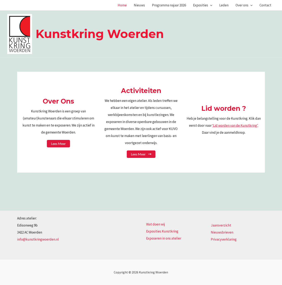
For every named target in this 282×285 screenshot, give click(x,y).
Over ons (242, 5)
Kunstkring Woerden (100, 34)
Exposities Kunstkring (162, 231)
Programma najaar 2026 (169, 5)
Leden (224, 5)
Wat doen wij (155, 224)
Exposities (200, 5)
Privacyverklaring (224, 239)
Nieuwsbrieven (222, 232)
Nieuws (139, 5)
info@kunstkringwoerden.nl (38, 239)
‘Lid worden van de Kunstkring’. (235, 125)
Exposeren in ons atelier (163, 238)
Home (122, 5)
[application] (210, 5)
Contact (265, 5)
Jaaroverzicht (221, 225)
